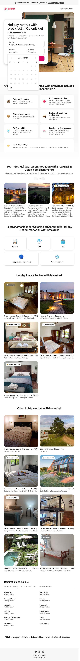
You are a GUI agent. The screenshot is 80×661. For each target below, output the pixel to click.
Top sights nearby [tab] (45, 586)
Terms (43, 657)
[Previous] (35, 178)
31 (11, 87)
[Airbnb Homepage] (9, 8)
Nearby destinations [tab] (11, 586)
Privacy (36, 657)
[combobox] (26, 45)
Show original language (56, 3)
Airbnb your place (66, 9)
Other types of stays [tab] (28, 586)
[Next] (43, 178)
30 (35, 83)
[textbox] (16, 52)
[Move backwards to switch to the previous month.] (11, 58)
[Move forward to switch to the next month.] (35, 58)
